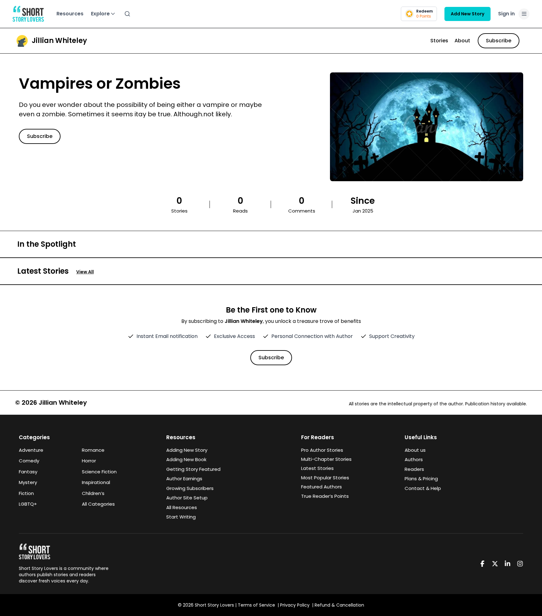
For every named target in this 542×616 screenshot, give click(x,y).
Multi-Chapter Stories (326, 459)
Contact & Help (423, 488)
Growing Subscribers (190, 488)
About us (415, 450)
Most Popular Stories (325, 477)
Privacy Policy (295, 605)
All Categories (98, 504)
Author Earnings (184, 478)
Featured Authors (321, 486)
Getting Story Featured (193, 469)
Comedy (29, 460)
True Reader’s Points (325, 496)
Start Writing (181, 516)
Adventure (31, 450)
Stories (439, 40)
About (462, 40)
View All (85, 272)
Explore (100, 13)
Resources (69, 13)
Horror (89, 460)
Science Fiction (99, 471)
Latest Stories (317, 468)
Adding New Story (186, 450)
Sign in (506, 13)
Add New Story (467, 14)
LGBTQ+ (28, 504)
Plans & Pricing (421, 478)
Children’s (93, 493)
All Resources (181, 507)
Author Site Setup (187, 497)
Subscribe (498, 40)
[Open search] (127, 13)
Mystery (28, 482)
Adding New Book (186, 459)
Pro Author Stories (322, 450)
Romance (93, 450)
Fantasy (28, 471)
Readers (414, 469)
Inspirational (96, 482)
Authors (414, 459)
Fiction (26, 493)
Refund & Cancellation (339, 605)
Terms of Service (256, 605)
